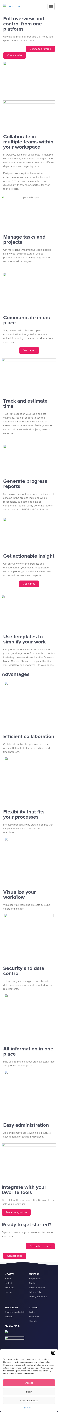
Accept (29, 1382)
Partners (9, 1316)
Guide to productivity (15, 1312)
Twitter (32, 1312)
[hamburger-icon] (51, 6)
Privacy (27, 1408)
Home (8, 1278)
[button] (53, 1353)
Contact (33, 1283)
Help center (35, 1278)
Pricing (8, 1292)
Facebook (34, 1316)
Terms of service (37, 1287)
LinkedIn (33, 1321)
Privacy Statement (38, 1296)
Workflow (9, 1287)
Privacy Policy (36, 1292)
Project (8, 1283)
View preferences (29, 1400)
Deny (29, 1391)
